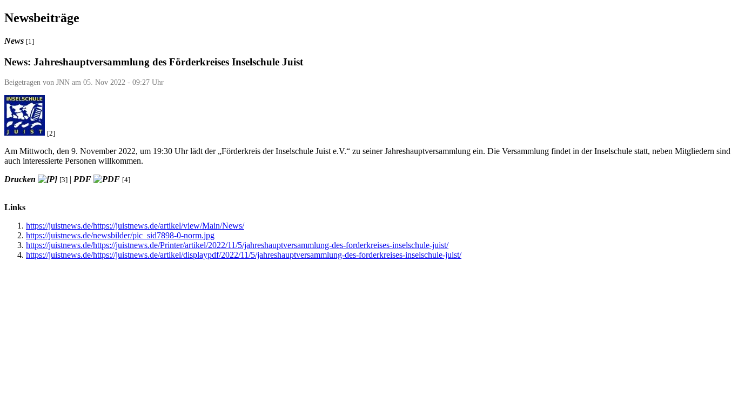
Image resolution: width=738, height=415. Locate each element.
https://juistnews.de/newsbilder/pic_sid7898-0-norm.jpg (120, 235)
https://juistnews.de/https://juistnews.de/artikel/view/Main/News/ (135, 225)
